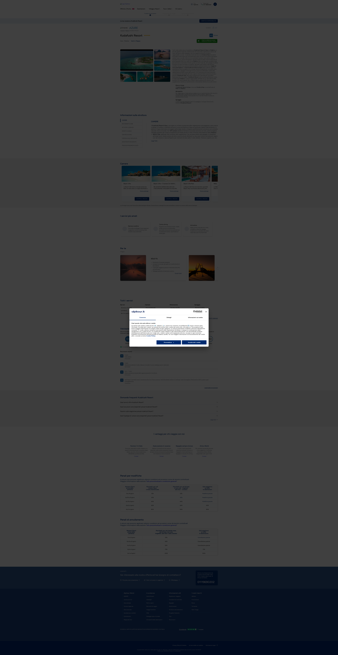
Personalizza (168, 342)
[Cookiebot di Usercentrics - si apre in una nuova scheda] (194, 311)
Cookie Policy (150, 336)
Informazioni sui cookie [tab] (195, 317)
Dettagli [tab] (169, 317)
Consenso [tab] (142, 317)
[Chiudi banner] (206, 311)
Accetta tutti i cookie (194, 342)
